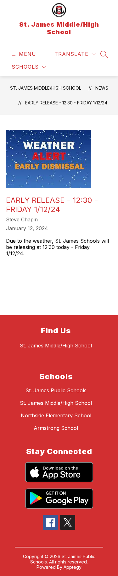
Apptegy (72, 567)
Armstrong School (56, 428)
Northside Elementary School (56, 415)
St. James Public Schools (56, 390)
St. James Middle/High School (45, 88)
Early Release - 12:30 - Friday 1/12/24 (66, 102)
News (101, 88)
